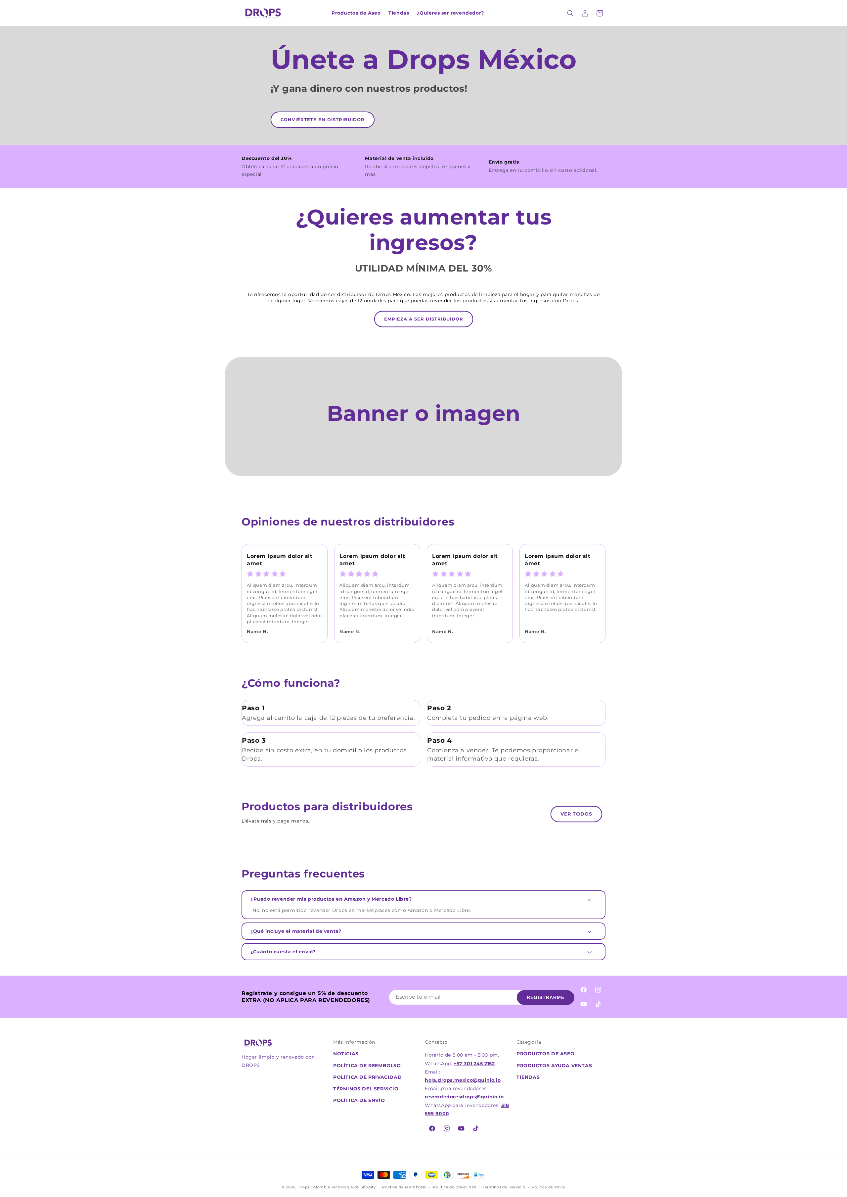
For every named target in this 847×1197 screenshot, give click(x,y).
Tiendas (528, 1077)
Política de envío (359, 1100)
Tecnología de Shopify (353, 1187)
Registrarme (545, 997)
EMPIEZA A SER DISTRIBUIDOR (423, 319)
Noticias (346, 1054)
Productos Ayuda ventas (554, 1066)
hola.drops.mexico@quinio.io (463, 1080)
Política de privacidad (367, 1077)
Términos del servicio (504, 1187)
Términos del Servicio (366, 1089)
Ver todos (576, 814)
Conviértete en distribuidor (323, 119)
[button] (570, 13)
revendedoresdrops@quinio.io (464, 1097)
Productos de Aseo (545, 1054)
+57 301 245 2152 (474, 1064)
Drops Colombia (313, 1187)
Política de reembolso (367, 1066)
